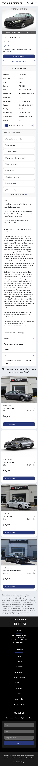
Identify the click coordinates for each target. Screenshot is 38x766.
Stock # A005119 (7, 405)
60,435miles (31, 573)
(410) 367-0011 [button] (20, 642)
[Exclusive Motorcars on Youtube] (19, 624)
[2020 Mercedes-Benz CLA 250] (19, 552)
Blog (19, 694)
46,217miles (31, 465)
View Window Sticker (16, 125)
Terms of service (19, 704)
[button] (28, 3)
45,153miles (31, 411)
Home (19, 656)
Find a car (19, 661)
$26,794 (6, 578)
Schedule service (19, 683)
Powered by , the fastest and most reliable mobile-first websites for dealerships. (19, 757)
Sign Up (19, 743)
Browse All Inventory (19, 56)
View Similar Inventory (19, 62)
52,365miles (31, 519)
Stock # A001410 (7, 514)
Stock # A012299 (7, 460)
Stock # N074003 (7, 568)
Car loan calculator (19, 677)
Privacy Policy (19, 699)
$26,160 (6, 416)
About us (19, 688)
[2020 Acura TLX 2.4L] (19, 389)
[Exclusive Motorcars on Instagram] (23, 624)
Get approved (11, 424)
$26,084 (6, 470)
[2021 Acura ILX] (19, 497)
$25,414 (6, 524)
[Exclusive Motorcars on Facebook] (14, 624)
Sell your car (19, 667)
